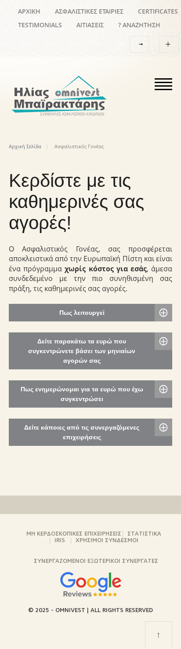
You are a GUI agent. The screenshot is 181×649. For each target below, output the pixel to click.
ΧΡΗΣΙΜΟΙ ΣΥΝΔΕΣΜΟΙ (107, 540)
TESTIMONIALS (40, 25)
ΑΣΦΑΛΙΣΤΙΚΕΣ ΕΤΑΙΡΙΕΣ (89, 11)
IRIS (59, 540)
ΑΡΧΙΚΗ (29, 11)
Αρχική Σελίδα (25, 146)
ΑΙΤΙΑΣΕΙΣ (90, 25)
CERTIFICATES (158, 11)
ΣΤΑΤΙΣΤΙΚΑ (144, 534)
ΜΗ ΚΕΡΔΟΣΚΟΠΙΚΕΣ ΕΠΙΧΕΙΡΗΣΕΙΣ (73, 534)
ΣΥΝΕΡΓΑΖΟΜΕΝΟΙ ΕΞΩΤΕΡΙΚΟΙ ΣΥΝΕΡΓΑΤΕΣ (96, 561)
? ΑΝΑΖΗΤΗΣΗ (139, 25)
